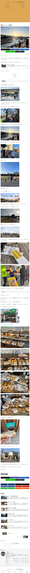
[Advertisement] (15, 16)
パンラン (14, 77)
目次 (14, 74)
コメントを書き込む (15, 543)
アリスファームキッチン (5, 324)
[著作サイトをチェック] (8, 484)
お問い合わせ (22, 570)
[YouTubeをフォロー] (22, 486)
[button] (19, 51)
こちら (7, 62)
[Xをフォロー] (22, 484)
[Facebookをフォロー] (8, 486)
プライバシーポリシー (7, 570)
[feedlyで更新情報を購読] (8, 488)
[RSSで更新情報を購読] (22, 488)
